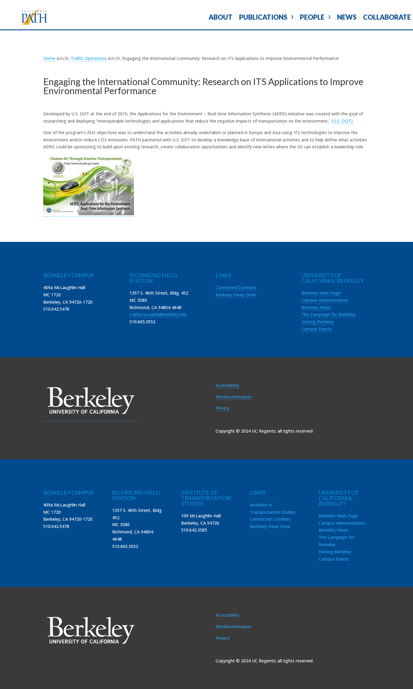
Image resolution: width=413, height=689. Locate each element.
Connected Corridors (236, 287)
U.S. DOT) (343, 121)
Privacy (222, 408)
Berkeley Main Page (321, 293)
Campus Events (316, 329)
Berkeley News (316, 307)
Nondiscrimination (234, 397)
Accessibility (227, 385)
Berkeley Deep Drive (236, 295)
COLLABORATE (387, 18)
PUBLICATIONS (263, 18)
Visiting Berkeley (317, 322)
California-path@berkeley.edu (158, 314)
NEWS (346, 18)
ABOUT (221, 18)
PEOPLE (312, 18)
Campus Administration (324, 300)
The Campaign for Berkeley (328, 314)
